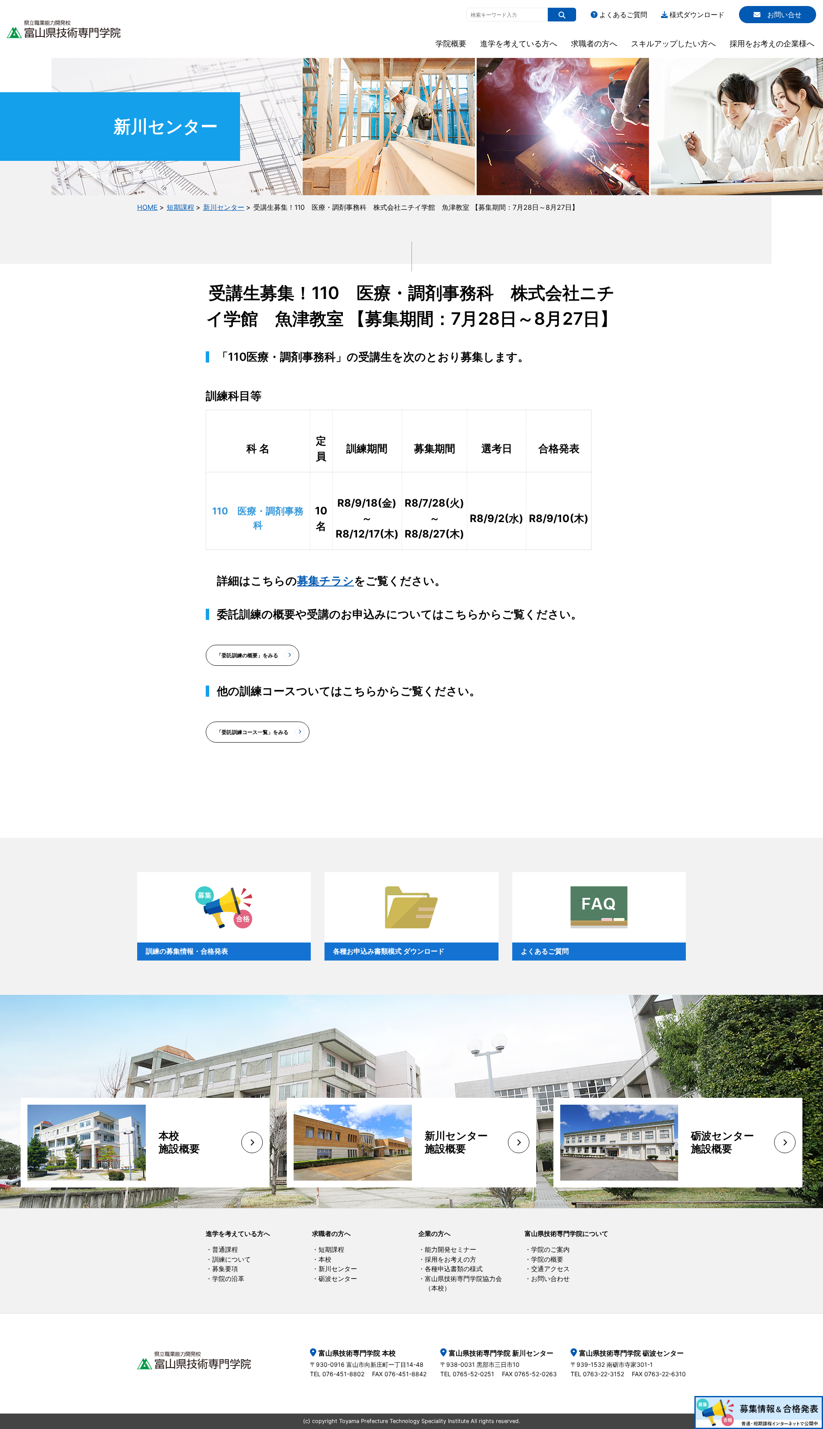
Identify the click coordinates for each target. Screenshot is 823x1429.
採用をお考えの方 (450, 1259)
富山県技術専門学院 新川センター (501, 1353)
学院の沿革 (228, 1279)
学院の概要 (547, 1259)
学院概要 (451, 43)
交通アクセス (550, 1269)
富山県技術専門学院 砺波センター (631, 1353)
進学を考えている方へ (518, 43)
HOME (147, 207)
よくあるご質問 (623, 14)
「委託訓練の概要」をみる (247, 655)
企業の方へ (434, 1234)
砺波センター (337, 1279)
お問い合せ (784, 14)
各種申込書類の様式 (454, 1269)
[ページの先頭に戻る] (806, 1369)
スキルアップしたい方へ (673, 43)
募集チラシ (325, 580)
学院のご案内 (550, 1249)
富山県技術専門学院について (566, 1234)
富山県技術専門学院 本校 (357, 1353)
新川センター (223, 207)
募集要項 (225, 1269)
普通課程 (225, 1249)
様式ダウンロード (697, 14)
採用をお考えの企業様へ (772, 43)
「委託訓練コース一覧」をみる (252, 732)
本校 (324, 1259)
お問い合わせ (550, 1279)
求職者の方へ (594, 43)
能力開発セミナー (450, 1249)
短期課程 (180, 207)
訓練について (231, 1259)
